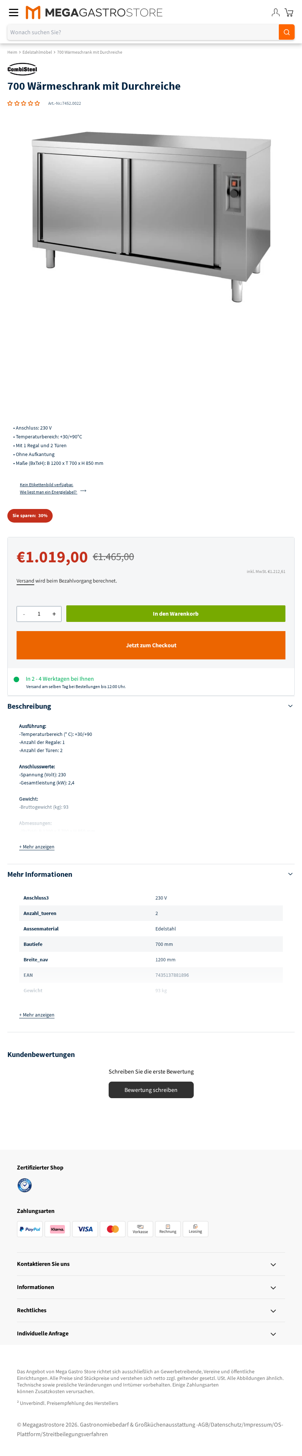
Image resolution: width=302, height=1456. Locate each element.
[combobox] (151, 32)
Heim (12, 52)
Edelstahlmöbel (37, 52)
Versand (25, 581)
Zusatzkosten (50, 1391)
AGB (203, 1425)
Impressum (258, 1425)
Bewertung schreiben (151, 1090)
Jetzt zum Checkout (151, 645)
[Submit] (287, 32)
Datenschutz (226, 1425)
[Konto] (275, 12)
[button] (23, 103)
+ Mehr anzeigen (37, 847)
